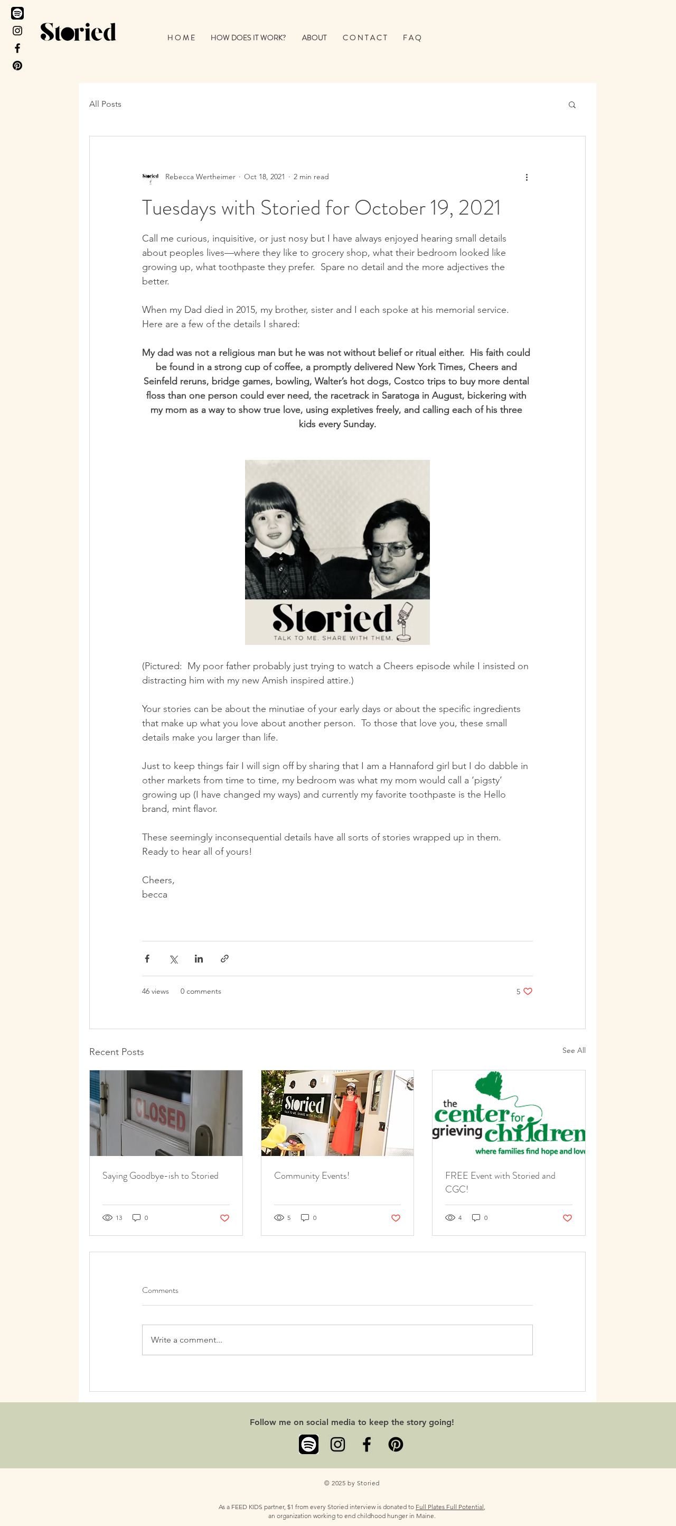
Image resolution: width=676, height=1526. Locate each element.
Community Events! (312, 1175)
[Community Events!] (337, 1113)
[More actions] (526, 176)
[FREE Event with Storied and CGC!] (509, 1113)
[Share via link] (225, 959)
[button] (248, 37)
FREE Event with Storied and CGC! (500, 1182)
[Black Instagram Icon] (17, 30)
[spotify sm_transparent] (308, 1444)
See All (574, 1050)
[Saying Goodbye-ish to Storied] (166, 1113)
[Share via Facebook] (147, 959)
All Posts (105, 104)
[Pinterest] (17, 65)
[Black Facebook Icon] (17, 48)
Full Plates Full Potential (450, 1507)
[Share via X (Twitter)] (173, 959)
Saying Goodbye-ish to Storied (160, 1175)
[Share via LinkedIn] (199, 959)
